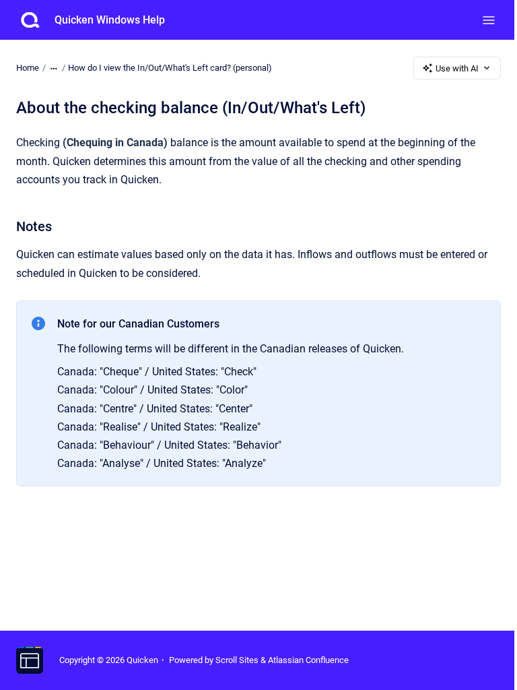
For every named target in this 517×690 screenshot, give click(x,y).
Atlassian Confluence (308, 660)
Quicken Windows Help (110, 19)
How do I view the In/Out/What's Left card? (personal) (170, 68)
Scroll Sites (236, 660)
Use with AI (457, 68)
